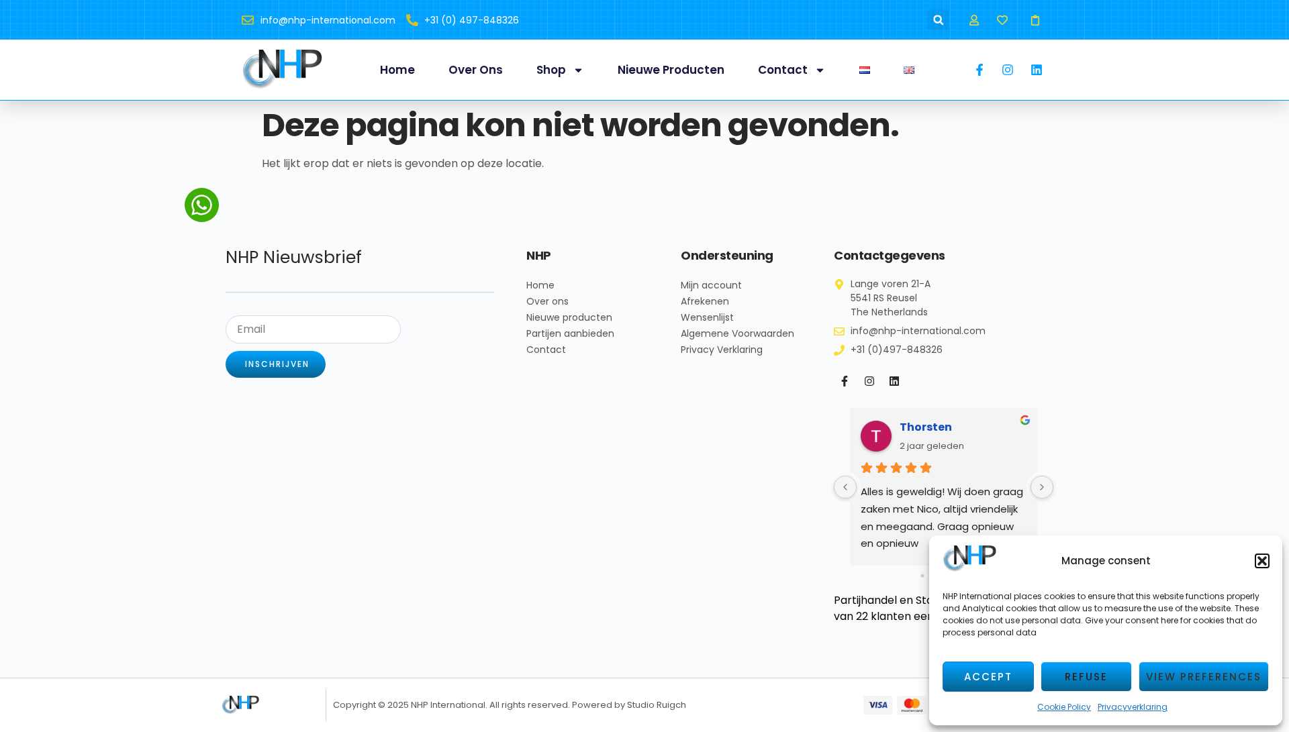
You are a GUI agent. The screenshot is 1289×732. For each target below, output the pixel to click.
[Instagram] (869, 381)
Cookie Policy (1064, 707)
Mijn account (711, 285)
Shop (551, 70)
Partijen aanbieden (570, 333)
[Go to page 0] (922, 576)
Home (397, 70)
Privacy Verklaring (722, 349)
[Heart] (1002, 20)
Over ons (475, 70)
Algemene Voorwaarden (737, 333)
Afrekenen (705, 301)
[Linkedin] (894, 381)
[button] (1262, 561)
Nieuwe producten (671, 70)
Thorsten (926, 427)
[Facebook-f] (844, 381)
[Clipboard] (1035, 20)
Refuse (1086, 677)
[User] (974, 20)
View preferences (1203, 677)
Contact (783, 70)
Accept (988, 677)
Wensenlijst (707, 317)
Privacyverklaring (1132, 707)
